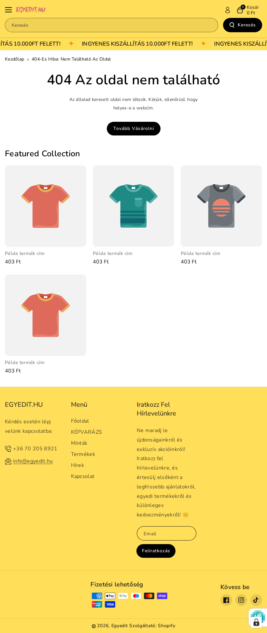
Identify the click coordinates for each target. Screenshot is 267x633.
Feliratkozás (156, 551)
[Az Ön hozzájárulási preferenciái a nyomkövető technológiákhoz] (256, 622)
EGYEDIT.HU (24, 404)
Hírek (77, 465)
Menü (79, 404)
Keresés (247, 25)
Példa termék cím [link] (25, 253)
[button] (10, 9)
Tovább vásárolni (133, 128)
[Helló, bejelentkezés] (227, 10)
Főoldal (80, 421)
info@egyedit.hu (33, 461)
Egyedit (119, 626)
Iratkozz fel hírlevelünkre (156, 409)
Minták (79, 443)
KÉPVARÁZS (86, 432)
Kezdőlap (14, 59)
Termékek (83, 454)
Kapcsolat (83, 476)
